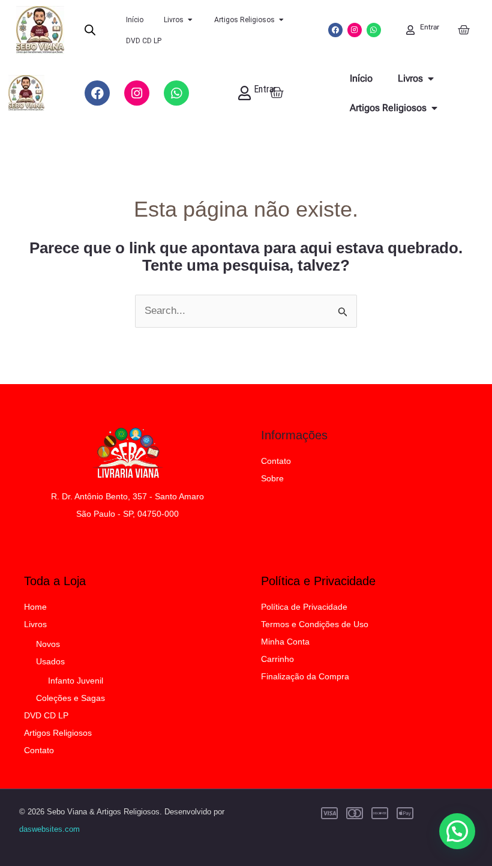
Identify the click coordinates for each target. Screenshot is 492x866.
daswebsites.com (49, 829)
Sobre (272, 478)
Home (35, 607)
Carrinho (277, 659)
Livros (35, 624)
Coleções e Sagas (70, 698)
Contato (276, 461)
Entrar (429, 27)
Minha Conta (285, 641)
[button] (457, 831)
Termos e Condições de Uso (314, 624)
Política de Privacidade (304, 607)
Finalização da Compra (305, 676)
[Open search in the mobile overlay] (90, 30)
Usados (50, 661)
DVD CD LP (46, 715)
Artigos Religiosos (58, 733)
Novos (48, 644)
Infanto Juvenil (75, 680)
